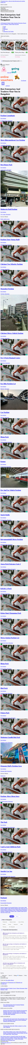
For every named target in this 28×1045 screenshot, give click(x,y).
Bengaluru (24, 910)
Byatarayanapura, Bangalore (7, 801)
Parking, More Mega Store (10, 796)
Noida (9, 1006)
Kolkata (12, 1006)
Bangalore (5, 29)
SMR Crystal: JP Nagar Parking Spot (13, 908)
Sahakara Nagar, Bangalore (6, 852)
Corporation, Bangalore (6, 145)
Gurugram (5, 1006)
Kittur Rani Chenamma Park (11, 613)
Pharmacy (6, 24)
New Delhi (5, 1004)
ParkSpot (3, 911)
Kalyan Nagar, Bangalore (6, 618)
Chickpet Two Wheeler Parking (12, 264)
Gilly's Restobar (8, 1020)
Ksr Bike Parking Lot (8, 384)
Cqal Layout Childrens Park (10, 847)
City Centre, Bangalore (5, 214)
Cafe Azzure (11, 1018)
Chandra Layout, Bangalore (7, 742)
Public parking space (5, 219)
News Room (3, 1036)
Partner (22, 1037)
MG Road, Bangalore (5, 363)
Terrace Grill (6, 1018)
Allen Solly (12, 1025)
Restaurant (4, 23)
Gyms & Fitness (21, 922)
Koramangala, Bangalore (6, 520)
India (4, 27)
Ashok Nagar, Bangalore (6, 169)
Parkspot (4, 898)
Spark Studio (5, 515)
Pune (14, 1004)
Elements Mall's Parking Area (11, 766)
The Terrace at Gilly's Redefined (19, 1020)
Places (18, 1037)
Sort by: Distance (5, 64)
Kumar (3, 461)
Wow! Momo (6, 1031)
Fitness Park (5, 713)
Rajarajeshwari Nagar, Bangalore (8, 827)
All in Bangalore (12, 926)
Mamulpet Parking (7, 289)
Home (4, 26)
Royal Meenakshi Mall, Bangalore (8, 876)
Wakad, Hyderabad (21, 1011)
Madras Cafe (12, 1031)
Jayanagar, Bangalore (5, 495)
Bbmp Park (5, 437)
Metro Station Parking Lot (10, 638)
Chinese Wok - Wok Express (11, 1034)
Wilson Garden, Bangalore (6, 442)
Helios (16, 1025)
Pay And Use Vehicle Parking (11, 490)
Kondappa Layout (12, 910)
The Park (4, 822)
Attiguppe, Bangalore (5, 593)
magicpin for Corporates (6, 1039)
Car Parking (5, 412)
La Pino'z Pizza (18, 1031)
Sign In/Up (3, 8)
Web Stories (20, 1039)
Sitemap (15, 1037)
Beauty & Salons (13, 922)
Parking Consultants (8, 115)
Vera (12, 1039)
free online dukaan (10, 980)
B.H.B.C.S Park (6, 588)
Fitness (10, 24)
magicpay (7, 85)
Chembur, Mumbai (7, 1013)
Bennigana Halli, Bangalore (7, 544)
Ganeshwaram (10, 1033)
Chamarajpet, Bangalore (6, 466)
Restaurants (5, 922)
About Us (8, 1036)
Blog (17, 1036)
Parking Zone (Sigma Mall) (10, 239)
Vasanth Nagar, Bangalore (6, 244)
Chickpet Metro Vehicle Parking (12, 333)
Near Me (17, 24)
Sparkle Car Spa (6, 871)
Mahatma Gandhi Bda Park (10, 737)
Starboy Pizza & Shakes (18, 1033)
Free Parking (3, 118)
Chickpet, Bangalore (5, 269)
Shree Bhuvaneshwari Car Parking (13, 140)
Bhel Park (4, 688)
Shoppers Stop (6, 1025)
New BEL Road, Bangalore (9, 1014)
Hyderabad (17, 1004)
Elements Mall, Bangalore (6, 771)
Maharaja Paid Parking (9, 209)
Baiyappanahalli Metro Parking (12, 539)
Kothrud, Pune (6, 1010)
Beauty (24, 23)
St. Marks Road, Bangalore (6, 120)
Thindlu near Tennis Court (11, 911)
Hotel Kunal (12, 1021)
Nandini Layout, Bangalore (6, 693)
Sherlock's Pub (6, 1021)
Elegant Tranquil (4, 907)
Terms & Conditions (9, 1037)
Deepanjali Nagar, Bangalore (7, 643)
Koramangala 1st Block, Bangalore (8, 569)
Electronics (20, 23)
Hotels (21, 924)
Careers (16, 1039)
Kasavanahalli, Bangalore (6, 903)
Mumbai (22, 1004)
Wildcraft (8, 1027)
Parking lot (3, 775)
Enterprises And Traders (8, 31)
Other (6, 989)
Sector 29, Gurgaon (12, 1011)
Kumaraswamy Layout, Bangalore (8, 718)
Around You (13, 1036)
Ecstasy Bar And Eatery (20, 1018)
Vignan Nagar (19, 910)
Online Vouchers (14, 23)
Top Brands (23, 80)
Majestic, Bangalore (5, 388)
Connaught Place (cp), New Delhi (19, 1013)
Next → (17, 916)
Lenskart (20, 1025)
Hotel (13, 24)
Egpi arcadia (21, 907)
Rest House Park (6, 165)
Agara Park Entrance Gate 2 (11, 564)
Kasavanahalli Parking (13, 907)
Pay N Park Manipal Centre (10, 358)
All (1, 23)
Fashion (8, 23)
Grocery (2, 24)
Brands (25, 1037)
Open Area (23, 908)
